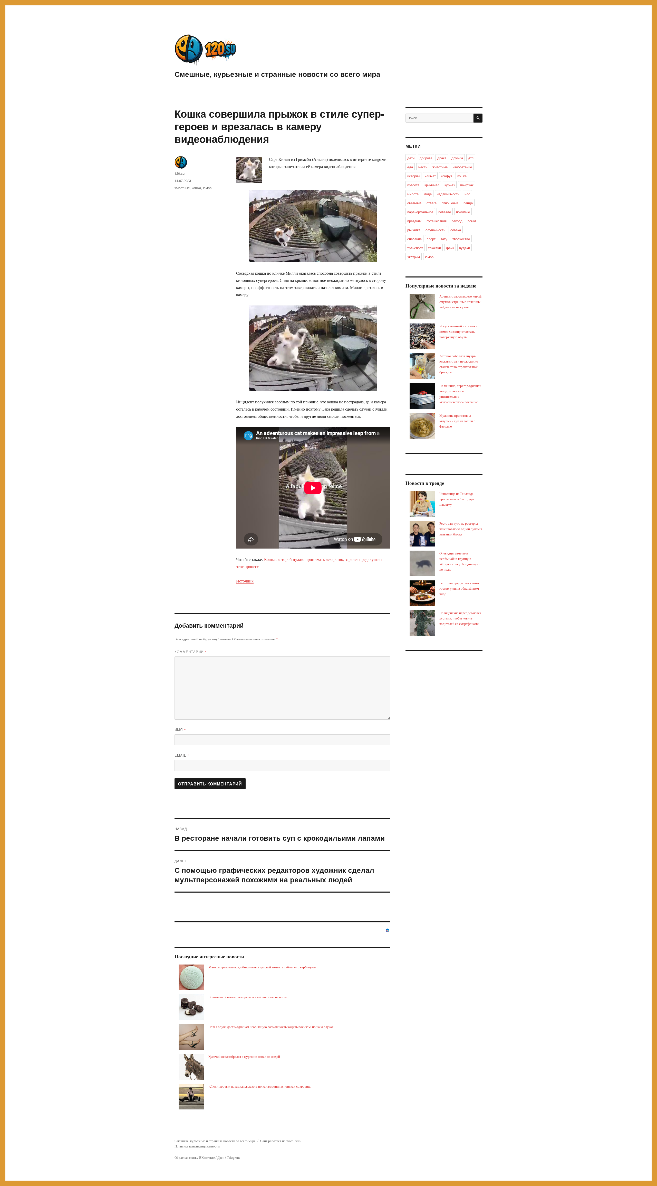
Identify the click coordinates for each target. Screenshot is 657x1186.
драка (441, 157)
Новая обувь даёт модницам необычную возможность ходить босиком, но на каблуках (271, 1026)
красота (413, 184)
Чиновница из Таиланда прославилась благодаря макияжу (456, 499)
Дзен (220, 1157)
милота (413, 193)
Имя (180, 729)
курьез (450, 184)
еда (410, 166)
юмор (207, 187)
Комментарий (191, 651)
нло (467, 193)
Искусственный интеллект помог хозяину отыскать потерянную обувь (458, 331)
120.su (180, 173)
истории (413, 175)
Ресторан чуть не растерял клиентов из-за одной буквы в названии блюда (460, 528)
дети (410, 157)
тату (444, 238)
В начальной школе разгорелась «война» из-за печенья (247, 997)
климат (430, 175)
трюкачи (434, 247)
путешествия (437, 220)
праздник (414, 220)
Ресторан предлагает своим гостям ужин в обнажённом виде (459, 588)
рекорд (457, 220)
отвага (432, 202)
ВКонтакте (207, 1157)
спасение (414, 238)
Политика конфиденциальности (197, 1146)
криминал (431, 184)
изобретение (462, 166)
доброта (426, 157)
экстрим (413, 256)
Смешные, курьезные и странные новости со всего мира (277, 74)
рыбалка (413, 229)
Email (182, 755)
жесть (422, 166)
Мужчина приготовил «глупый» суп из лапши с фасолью (457, 421)
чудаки (464, 247)
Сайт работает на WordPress (280, 1140)
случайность (435, 229)
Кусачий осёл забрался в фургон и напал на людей (244, 1056)
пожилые (463, 211)
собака (455, 229)
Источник (245, 580)
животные (182, 187)
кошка (196, 187)
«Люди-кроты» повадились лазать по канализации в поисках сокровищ (259, 1086)
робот (472, 220)
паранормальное (420, 211)
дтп (471, 157)
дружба (457, 157)
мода (428, 193)
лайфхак (467, 184)
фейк (450, 247)
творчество (461, 238)
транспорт (415, 247)
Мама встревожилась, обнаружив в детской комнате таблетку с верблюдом (262, 967)
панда (468, 202)
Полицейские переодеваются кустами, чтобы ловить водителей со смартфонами (460, 618)
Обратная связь (186, 1157)
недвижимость (448, 193)
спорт (431, 238)
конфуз (446, 175)
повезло (444, 211)
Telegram (233, 1157)
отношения (450, 202)
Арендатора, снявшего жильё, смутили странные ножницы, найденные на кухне (460, 301)
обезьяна (414, 202)
